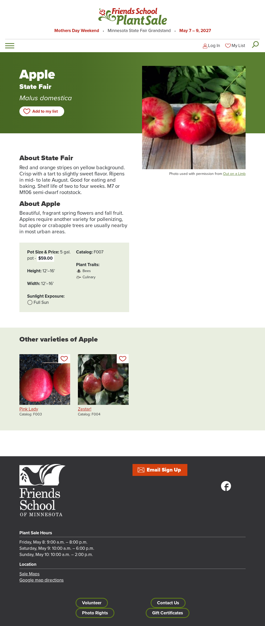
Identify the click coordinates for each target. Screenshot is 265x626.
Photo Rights (95, 613)
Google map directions (41, 580)
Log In (214, 45)
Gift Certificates (167, 613)
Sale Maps (29, 574)
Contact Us (168, 603)
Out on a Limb (234, 174)
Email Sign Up (164, 470)
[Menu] (9, 45)
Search (255, 44)
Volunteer (91, 603)
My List (238, 45)
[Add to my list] (64, 358)
